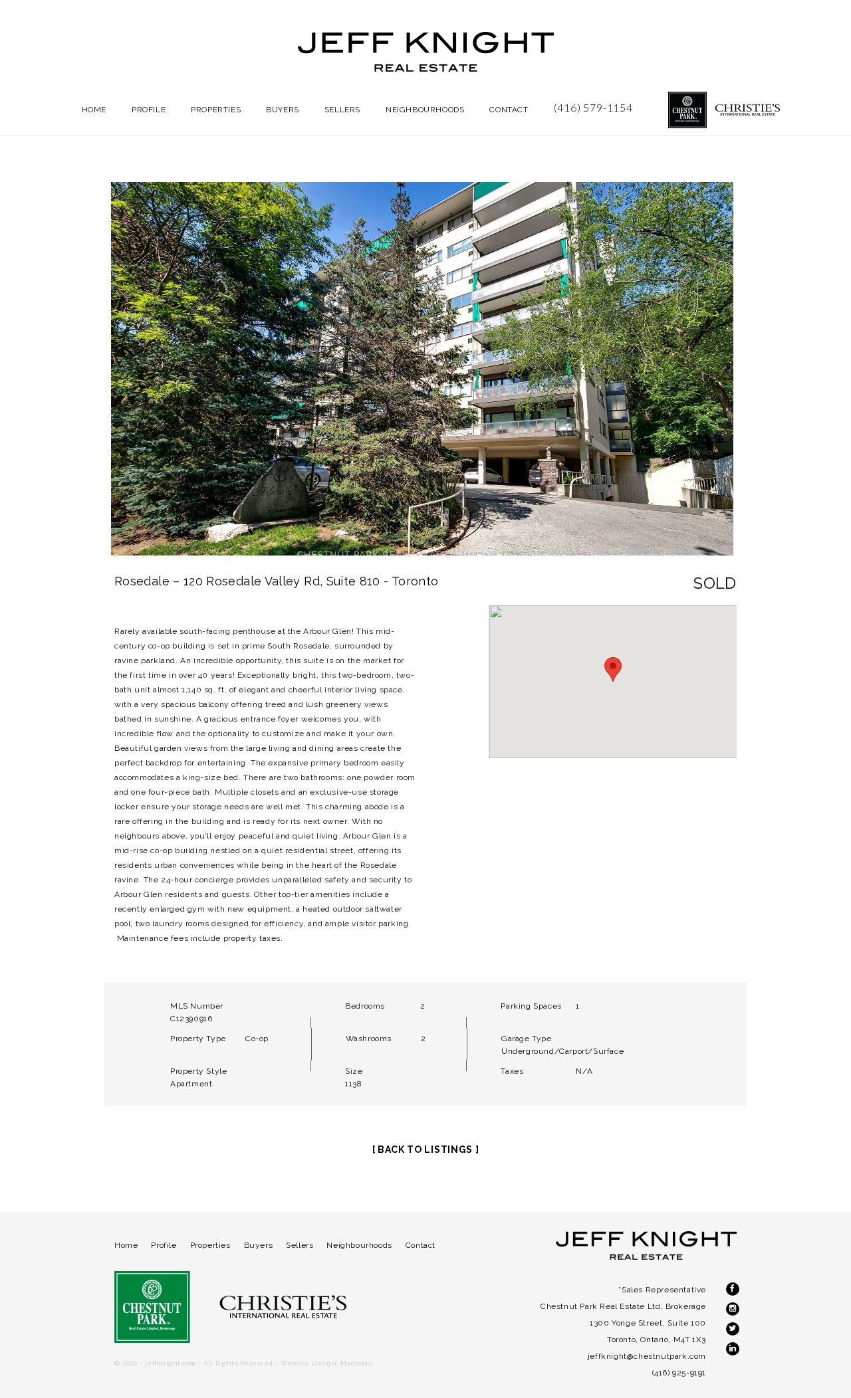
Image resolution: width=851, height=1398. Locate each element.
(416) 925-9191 (679, 1372)
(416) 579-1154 (593, 107)
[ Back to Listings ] (425, 1149)
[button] (613, 669)
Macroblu (356, 1363)
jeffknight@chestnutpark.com (647, 1356)
